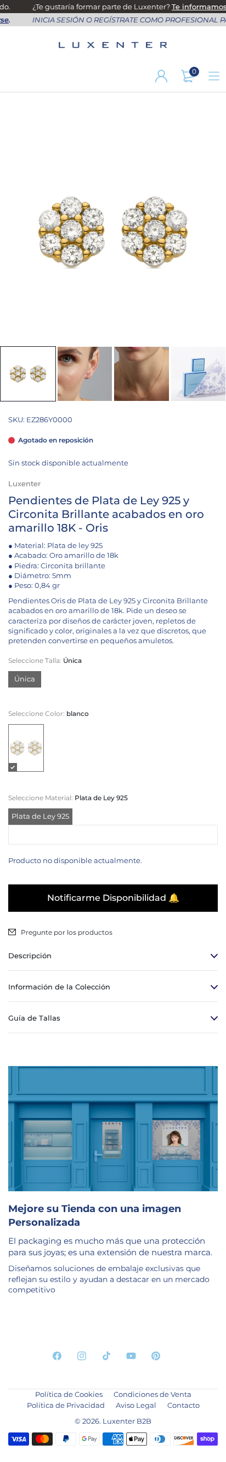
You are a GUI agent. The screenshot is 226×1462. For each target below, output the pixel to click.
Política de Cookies (69, 1394)
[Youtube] (131, 1355)
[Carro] (187, 76)
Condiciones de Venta (152, 1394)
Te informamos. (196, 6)
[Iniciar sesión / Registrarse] (161, 76)
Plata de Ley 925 (40, 816)
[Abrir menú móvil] (214, 76)
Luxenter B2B (127, 1421)
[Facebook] (57, 1355)
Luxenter (24, 483)
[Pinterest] (155, 1355)
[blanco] (26, 748)
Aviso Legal (136, 1405)
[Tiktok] (106, 1355)
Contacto (183, 1405)
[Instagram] (81, 1355)
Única (24, 678)
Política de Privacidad (66, 1405)
